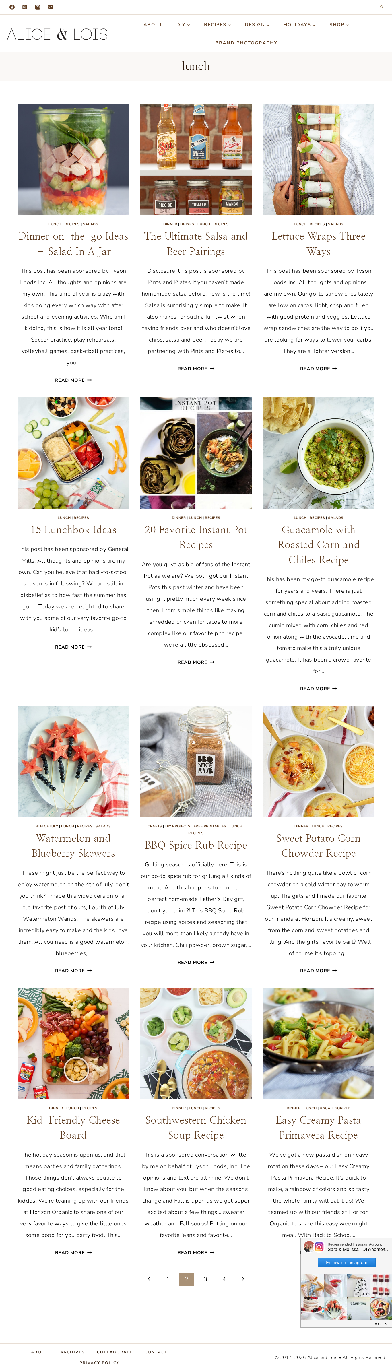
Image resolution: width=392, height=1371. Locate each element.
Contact (156, 1352)
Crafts (155, 826)
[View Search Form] (381, 7)
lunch (54, 224)
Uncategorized (335, 1108)
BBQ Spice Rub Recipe (196, 846)
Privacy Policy (99, 1363)
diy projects (178, 826)
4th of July (47, 826)
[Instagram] (37, 7)
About (153, 25)
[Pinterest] (25, 7)
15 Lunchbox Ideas (73, 530)
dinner (170, 224)
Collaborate (115, 1352)
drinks (187, 224)
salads (90, 224)
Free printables (210, 826)
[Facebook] (12, 7)
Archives (72, 1352)
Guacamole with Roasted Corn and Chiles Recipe (318, 545)
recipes (72, 224)
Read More (73, 380)
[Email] (50, 7)
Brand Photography (246, 43)
